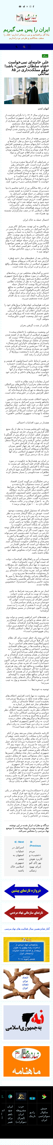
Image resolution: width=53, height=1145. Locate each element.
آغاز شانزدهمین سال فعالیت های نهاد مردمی (27, 928)
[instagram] (30, 6)
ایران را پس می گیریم (26, 29)
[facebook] (33, 6)
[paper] (24, 6)
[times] (27, 6)
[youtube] (20, 6)
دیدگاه (45, 56)
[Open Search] (24, 47)
